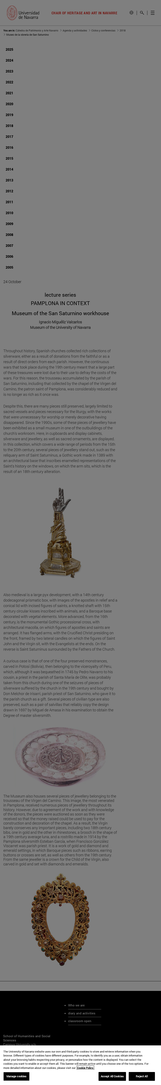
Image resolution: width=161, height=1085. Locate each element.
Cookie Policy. (85, 1068)
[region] (80, 1065)
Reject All (142, 1076)
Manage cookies (16, 1076)
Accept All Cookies (112, 1076)
